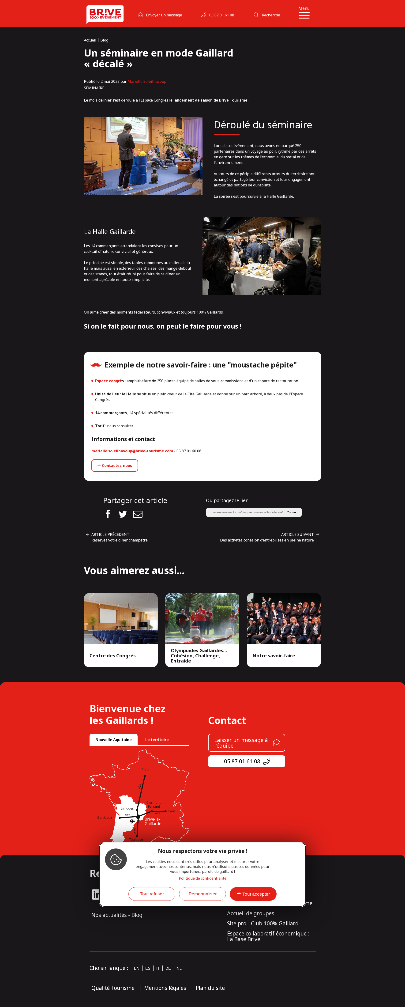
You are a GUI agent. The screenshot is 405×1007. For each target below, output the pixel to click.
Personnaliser (203, 893)
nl (179, 968)
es (147, 968)
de (168, 968)
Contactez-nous (117, 465)
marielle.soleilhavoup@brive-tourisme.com (132, 451)
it (158, 968)
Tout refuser (152, 893)
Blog (104, 40)
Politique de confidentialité (202, 878)
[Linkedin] (97, 894)
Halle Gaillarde (280, 196)
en (136, 968)
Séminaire (94, 88)
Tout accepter (256, 894)
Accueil (90, 40)
